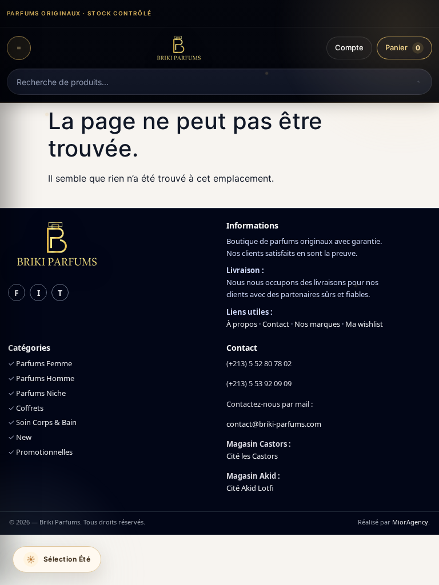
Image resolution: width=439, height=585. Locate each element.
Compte (349, 47)
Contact (275, 324)
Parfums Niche (41, 393)
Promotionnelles (44, 452)
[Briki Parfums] (178, 48)
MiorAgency (410, 522)
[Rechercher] (418, 81)
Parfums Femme (44, 363)
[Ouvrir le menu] (19, 48)
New (23, 437)
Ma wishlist (364, 324)
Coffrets (29, 408)
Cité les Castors (252, 456)
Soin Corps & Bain (46, 422)
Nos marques (317, 324)
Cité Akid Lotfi (250, 488)
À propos (241, 324)
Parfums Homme (45, 378)
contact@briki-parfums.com (273, 424)
